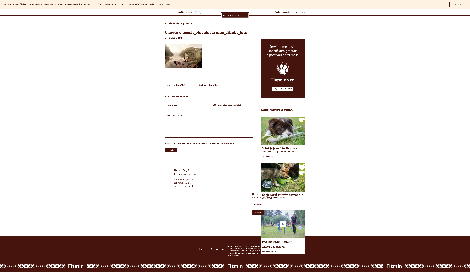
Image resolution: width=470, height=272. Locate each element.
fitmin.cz (202, 249)
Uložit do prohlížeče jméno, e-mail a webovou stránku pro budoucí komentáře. (199, 143)
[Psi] (302, 120)
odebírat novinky (185, 12)
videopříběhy (288, 12)
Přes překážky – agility (277, 241)
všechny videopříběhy (209, 85)
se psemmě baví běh (200, 12)
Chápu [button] (458, 4)
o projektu (300, 12)
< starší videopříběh (175, 85)
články (277, 12)
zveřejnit (171, 150)
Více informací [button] (163, 4)
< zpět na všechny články (178, 23)
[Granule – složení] (283, 68)
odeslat (258, 212)
